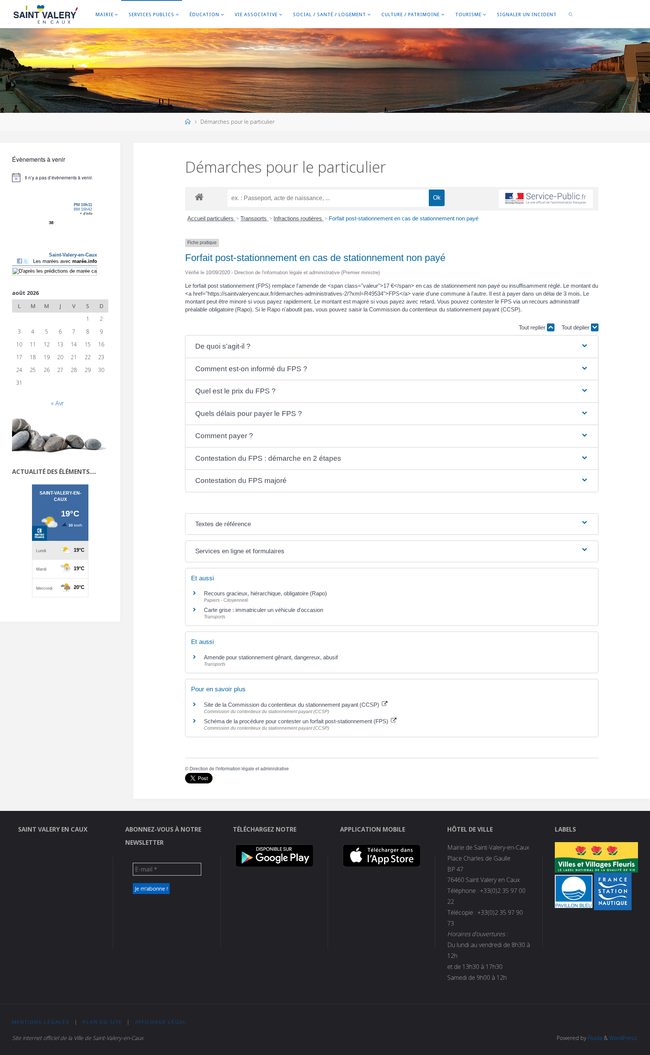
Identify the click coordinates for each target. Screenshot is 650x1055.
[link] (571, 14)
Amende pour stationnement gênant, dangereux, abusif (271, 657)
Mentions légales (41, 1022)
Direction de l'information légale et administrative (239, 768)
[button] (392, 346)
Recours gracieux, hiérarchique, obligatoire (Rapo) (265, 593)
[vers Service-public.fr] (546, 199)
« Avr (57, 403)
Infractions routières (298, 218)
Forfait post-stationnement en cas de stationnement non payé (403, 218)
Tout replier (533, 327)
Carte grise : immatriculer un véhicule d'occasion (263, 610)
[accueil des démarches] (199, 196)
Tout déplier (576, 327)
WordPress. (623, 1037)
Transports (254, 218)
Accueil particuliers (211, 218)
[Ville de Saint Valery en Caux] (46, 14)
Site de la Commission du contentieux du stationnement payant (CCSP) (292, 704)
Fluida (594, 1037)
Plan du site (102, 1022)
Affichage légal (161, 1022)
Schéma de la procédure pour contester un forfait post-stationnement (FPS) (297, 721)
